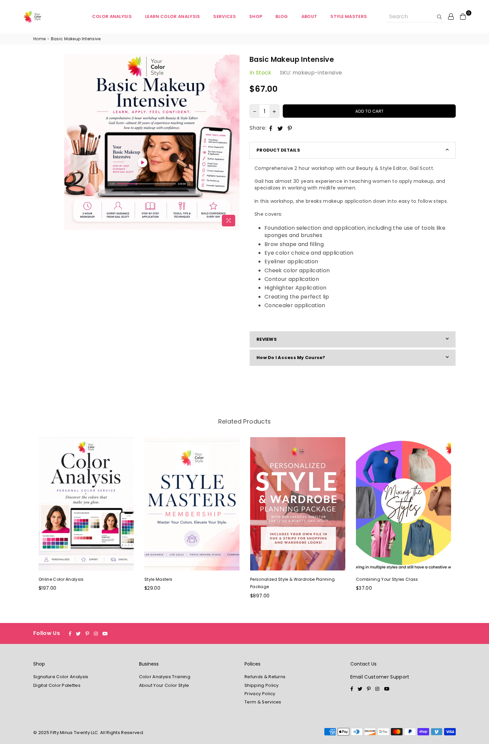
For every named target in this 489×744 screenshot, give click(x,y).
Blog (281, 16)
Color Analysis (112, 16)
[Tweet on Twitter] (280, 128)
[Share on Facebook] (270, 128)
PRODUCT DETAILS (278, 150)
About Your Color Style (164, 685)
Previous (26, 522)
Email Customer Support (379, 677)
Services (224, 16)
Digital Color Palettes (57, 685)
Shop (255, 16)
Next (463, 522)
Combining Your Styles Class (387, 579)
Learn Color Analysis (172, 16)
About (309, 16)
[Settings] (451, 16)
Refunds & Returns (264, 677)
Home (39, 39)
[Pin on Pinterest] (290, 128)
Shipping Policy (261, 685)
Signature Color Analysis (60, 677)
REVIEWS (266, 339)
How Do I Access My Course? (290, 357)
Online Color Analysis (61, 579)
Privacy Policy (259, 693)
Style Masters (348, 16)
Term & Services (262, 702)
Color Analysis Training (164, 677)
